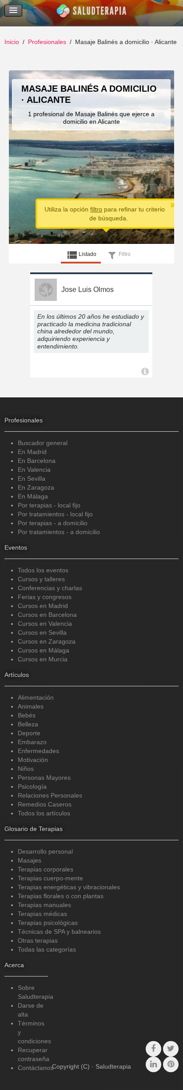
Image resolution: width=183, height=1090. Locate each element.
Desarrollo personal (45, 851)
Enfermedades (38, 750)
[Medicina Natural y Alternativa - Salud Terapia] (91, 13)
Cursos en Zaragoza (47, 641)
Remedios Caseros (45, 804)
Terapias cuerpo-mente (50, 878)
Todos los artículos (44, 813)
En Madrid (32, 451)
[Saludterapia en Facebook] (153, 1049)
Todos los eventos (43, 570)
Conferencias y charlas (50, 588)
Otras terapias (38, 940)
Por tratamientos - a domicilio (59, 531)
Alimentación (36, 697)
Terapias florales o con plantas (60, 896)
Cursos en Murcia (43, 659)
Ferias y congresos (45, 596)
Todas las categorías (47, 949)
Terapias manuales (44, 904)
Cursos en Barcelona (47, 614)
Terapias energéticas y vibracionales (69, 887)
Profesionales (47, 41)
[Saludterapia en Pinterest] (171, 1064)
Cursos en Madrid (43, 605)
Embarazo (32, 742)
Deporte (29, 733)
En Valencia (34, 469)
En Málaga (33, 496)
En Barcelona (37, 460)
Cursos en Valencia (45, 623)
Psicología (32, 786)
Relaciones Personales (50, 795)
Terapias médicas (42, 913)
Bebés (27, 715)
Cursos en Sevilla (42, 632)
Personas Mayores (44, 777)
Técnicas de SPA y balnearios (59, 931)
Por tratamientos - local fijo (55, 514)
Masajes (29, 860)
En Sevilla (31, 478)
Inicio (11, 41)
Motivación (33, 759)
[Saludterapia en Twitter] (171, 1049)
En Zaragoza (36, 487)
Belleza (28, 724)
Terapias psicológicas (48, 922)
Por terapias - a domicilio (53, 523)
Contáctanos (35, 1067)
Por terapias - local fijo (49, 505)
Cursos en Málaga (43, 650)
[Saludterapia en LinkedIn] (153, 1064)
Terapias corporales (45, 869)
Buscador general (43, 442)
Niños (26, 768)
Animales (31, 706)
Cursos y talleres (41, 579)
